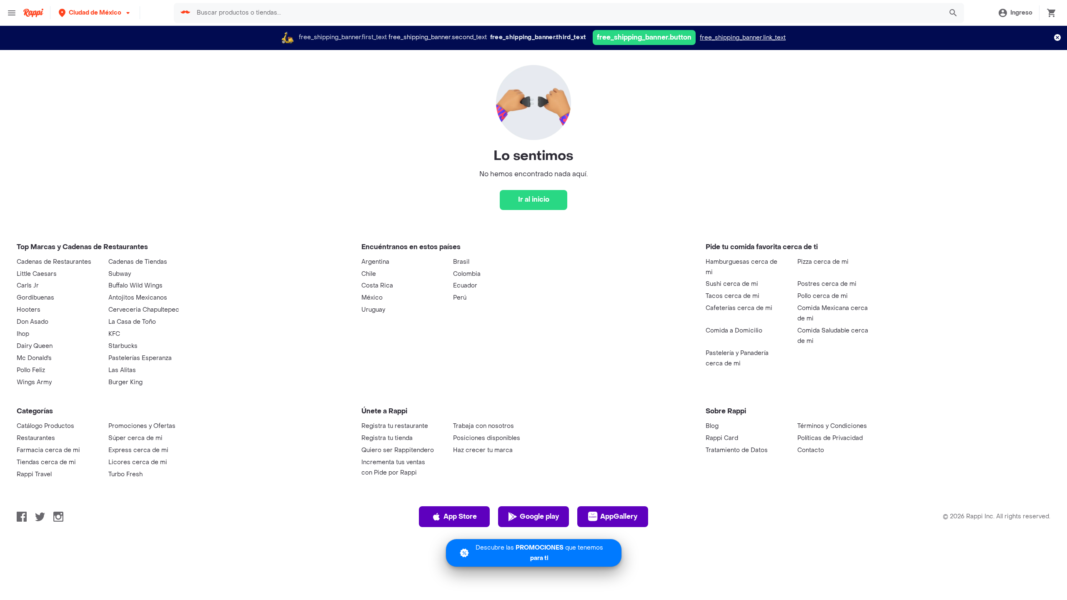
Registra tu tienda (387, 438)
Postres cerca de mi (827, 284)
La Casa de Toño (132, 322)
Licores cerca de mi (137, 462)
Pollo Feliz (31, 370)
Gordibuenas (35, 298)
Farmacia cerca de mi (48, 450)
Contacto (810, 450)
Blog (712, 426)
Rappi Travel (34, 474)
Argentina (375, 262)
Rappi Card (722, 438)
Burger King (125, 382)
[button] (95, 12)
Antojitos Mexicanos (137, 298)
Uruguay (373, 310)
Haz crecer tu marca (483, 450)
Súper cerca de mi (135, 438)
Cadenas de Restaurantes (54, 262)
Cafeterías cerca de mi (739, 308)
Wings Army (34, 382)
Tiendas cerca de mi (46, 462)
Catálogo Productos (45, 426)
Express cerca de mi (138, 450)
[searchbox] (567, 13)
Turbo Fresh (125, 474)
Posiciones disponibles (486, 438)
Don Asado (32, 322)
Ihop (23, 334)
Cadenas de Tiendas (137, 262)
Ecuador (465, 286)
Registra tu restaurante (394, 426)
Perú (459, 298)
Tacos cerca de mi (732, 296)
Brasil (461, 262)
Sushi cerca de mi (732, 284)
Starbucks (123, 346)
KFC (114, 334)
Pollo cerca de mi (822, 296)
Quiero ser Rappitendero (397, 450)
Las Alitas (122, 370)
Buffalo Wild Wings (135, 286)
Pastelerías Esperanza (140, 358)
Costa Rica (377, 286)
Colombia (467, 274)
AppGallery (618, 516)
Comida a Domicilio (734, 331)
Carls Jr (28, 286)
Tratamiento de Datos (737, 450)
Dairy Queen (35, 346)
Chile (368, 274)
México (372, 298)
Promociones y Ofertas (141, 426)
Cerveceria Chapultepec (143, 310)
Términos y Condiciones (832, 426)
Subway (119, 274)
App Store (460, 516)
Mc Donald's (34, 358)
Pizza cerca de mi (823, 262)
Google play (539, 516)
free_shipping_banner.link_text (743, 38)
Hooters (28, 310)
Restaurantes (36, 438)
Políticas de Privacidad (830, 438)
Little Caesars (37, 274)
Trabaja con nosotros (483, 426)
